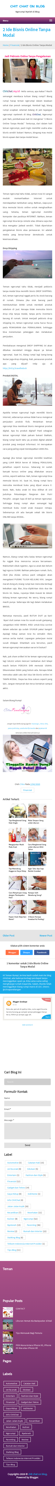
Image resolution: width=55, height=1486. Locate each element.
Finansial (27, 790)
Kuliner (10, 1218)
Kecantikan (12, 1212)
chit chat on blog (27, 6)
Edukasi (31, 1168)
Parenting (31, 1225)
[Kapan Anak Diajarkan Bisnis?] (18, 907)
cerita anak (12, 1168)
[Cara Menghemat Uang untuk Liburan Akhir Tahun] (37, 835)
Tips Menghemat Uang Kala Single (17, 821)
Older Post (8, 935)
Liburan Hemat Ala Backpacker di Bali (34, 1320)
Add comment (27, 1025)
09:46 (15, 1005)
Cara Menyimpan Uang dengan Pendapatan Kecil (18, 895)
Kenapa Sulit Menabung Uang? (35, 894)
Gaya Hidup (12, 1193)
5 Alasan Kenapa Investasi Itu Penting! (36, 918)
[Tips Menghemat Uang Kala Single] (18, 811)
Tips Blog (11, 1249)
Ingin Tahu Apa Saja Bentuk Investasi (36, 869)
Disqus (26, 952)
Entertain (11, 1175)
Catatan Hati (34, 1162)
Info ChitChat (13, 1200)
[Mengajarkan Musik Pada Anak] (18, 835)
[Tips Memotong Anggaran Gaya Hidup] (18, 859)
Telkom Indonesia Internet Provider (24, 1243)
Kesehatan (33, 1212)
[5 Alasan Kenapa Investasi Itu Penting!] (37, 907)
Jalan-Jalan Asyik (15, 1206)
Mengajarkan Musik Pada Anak (16, 845)
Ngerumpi (28, 1218)
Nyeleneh (11, 1225)
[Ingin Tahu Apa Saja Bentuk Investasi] (37, 859)
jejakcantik (43, 728)
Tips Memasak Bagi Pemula (29, 1333)
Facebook (42, 952)
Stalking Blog (13, 1237)
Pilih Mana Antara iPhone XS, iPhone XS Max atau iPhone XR (33, 1346)
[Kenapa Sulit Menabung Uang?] (37, 883)
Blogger (12, 952)
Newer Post (46, 935)
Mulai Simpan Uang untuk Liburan (35, 821)
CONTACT (20, 1308)
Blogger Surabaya (20, 1001)
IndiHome (32, 1193)
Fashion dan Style (34, 1175)
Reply (48, 1017)
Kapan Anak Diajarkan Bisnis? (18, 918)
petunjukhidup (13, 728)
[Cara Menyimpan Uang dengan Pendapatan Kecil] (18, 883)
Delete (47, 999)
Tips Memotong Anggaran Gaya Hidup (17, 869)
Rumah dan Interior (32, 1231)
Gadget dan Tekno (16, 1187)
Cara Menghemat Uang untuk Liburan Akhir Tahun (37, 847)
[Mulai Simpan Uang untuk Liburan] (37, 811)
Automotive (13, 1162)
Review (10, 1231)
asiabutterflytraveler (27, 728)
